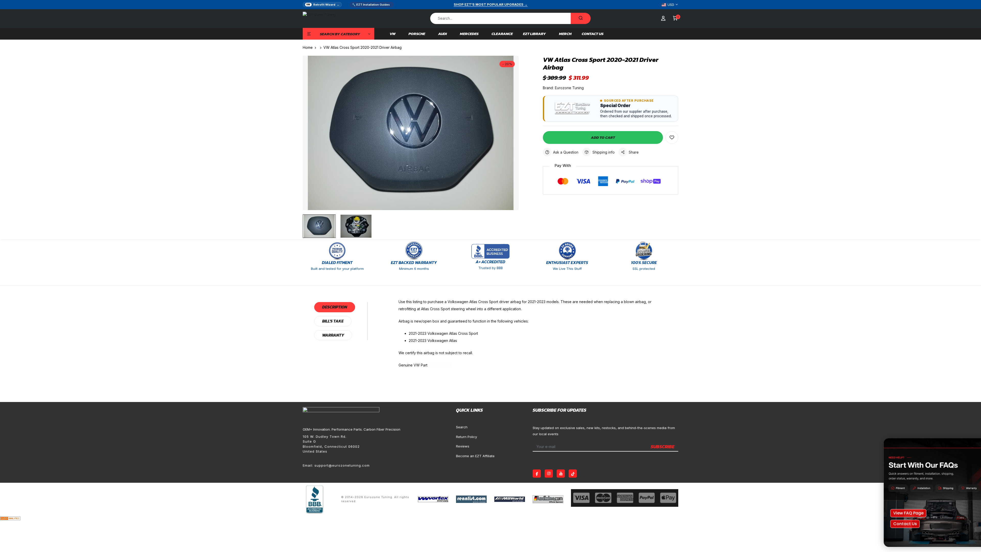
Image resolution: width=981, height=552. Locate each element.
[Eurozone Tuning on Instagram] (549, 473)
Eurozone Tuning (569, 88)
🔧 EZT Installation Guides (371, 4)
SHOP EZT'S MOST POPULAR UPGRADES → (491, 4)
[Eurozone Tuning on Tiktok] (573, 473)
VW (392, 34)
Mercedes (469, 34)
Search (462, 427)
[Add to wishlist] (671, 137)
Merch (565, 34)
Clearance (502, 34)
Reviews (462, 446)
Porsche (416, 34)
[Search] (581, 18)
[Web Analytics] (10, 518)
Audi (442, 34)
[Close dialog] (969, 444)
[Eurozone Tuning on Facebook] (537, 473)
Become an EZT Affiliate (475, 456)
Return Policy (466, 437)
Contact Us (592, 34)
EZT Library (534, 34)
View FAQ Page (885, 513)
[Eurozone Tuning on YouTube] (561, 473)
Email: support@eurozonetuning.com (336, 465)
